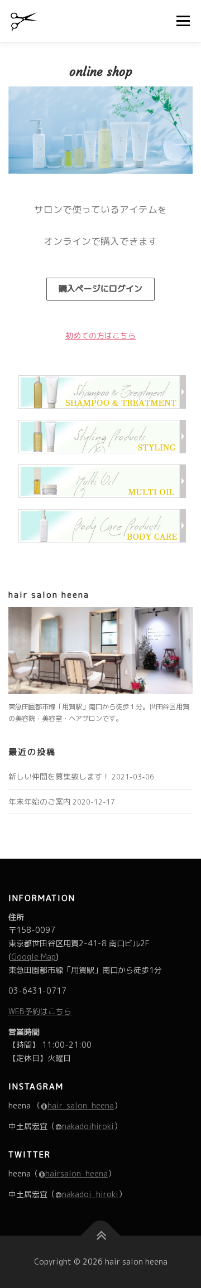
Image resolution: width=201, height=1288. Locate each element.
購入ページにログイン (100, 288)
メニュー (183, 21)
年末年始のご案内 (39, 801)
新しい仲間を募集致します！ (59, 776)
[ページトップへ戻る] (101, 1236)
